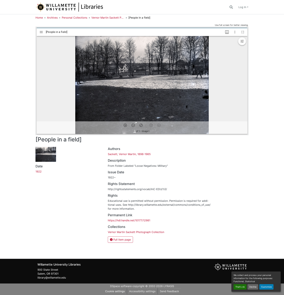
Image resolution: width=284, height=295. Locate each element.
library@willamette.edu (51, 277)
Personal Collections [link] (74, 17)
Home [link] (39, 17)
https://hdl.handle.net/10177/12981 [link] (129, 220)
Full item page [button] (122, 239)
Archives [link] (52, 17)
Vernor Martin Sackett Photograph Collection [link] (107, 17)
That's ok (240, 287)
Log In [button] (242, 7)
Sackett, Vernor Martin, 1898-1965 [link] (129, 154)
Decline (252, 287)
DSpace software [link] (121, 286)
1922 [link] (39, 171)
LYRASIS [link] (169, 286)
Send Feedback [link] (169, 291)
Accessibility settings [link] (142, 291)
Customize (266, 287)
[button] (80, 7)
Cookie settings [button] (115, 291)
